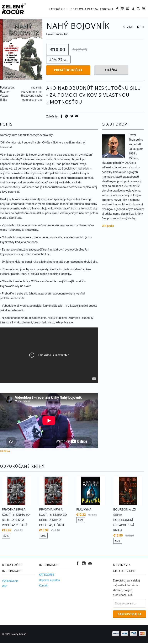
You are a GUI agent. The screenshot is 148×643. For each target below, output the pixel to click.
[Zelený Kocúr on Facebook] (117, 9)
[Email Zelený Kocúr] (128, 9)
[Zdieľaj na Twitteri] (71, 116)
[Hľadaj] (138, 9)
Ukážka (111, 70)
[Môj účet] (133, 9)
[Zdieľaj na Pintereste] (66, 116)
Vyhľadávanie (10, 581)
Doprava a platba (84, 9)
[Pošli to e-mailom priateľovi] (76, 116)
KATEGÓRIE (58, 9)
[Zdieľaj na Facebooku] (61, 116)
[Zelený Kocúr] (18, 8)
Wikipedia (108, 226)
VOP (4, 586)
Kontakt (107, 9)
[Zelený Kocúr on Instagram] (122, 9)
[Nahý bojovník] (21, 49)
